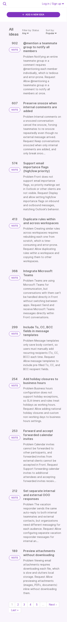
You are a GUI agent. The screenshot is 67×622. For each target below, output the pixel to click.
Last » (15, 610)
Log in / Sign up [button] (52, 3)
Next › (53, 604)
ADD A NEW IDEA (34, 14)
